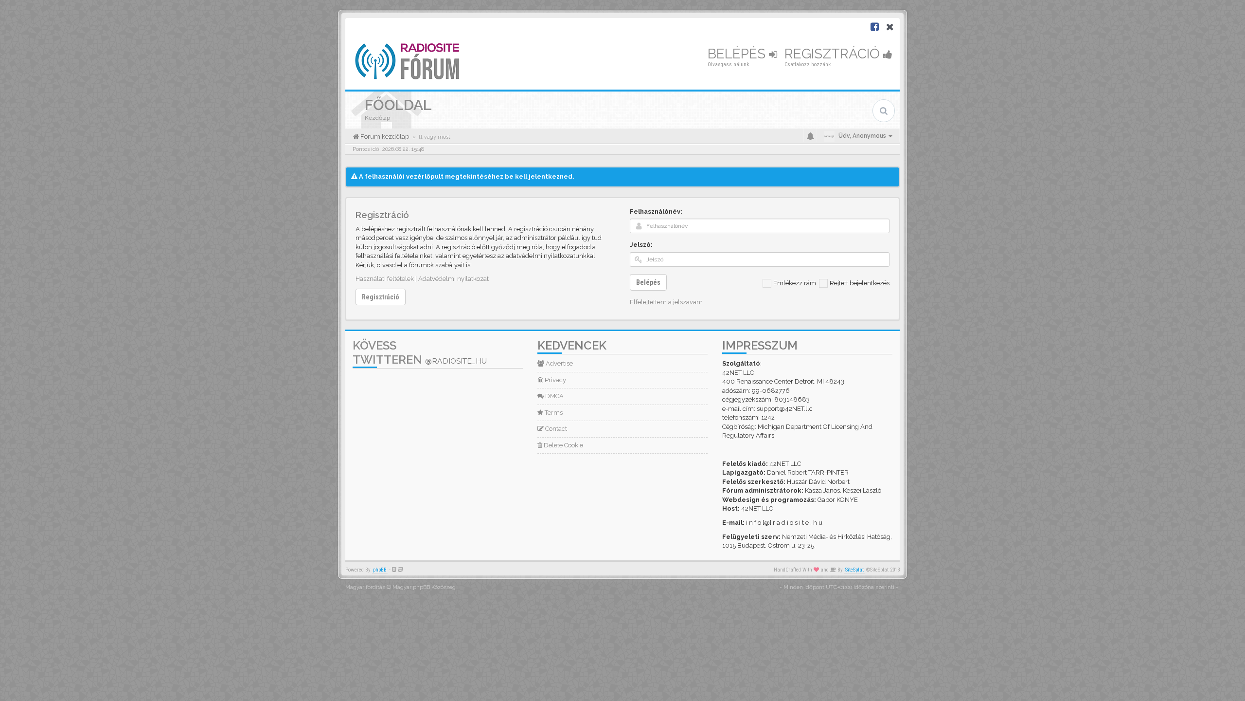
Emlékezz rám (794, 283)
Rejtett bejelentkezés (859, 283)
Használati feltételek (385, 278)
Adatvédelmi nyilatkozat (453, 278)
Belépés (738, 54)
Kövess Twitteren (420, 352)
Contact (555, 428)
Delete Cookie (562, 445)
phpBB (380, 570)
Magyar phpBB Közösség (424, 587)
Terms (553, 412)
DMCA (554, 396)
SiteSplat (854, 570)
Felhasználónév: (656, 211)
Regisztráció (833, 54)
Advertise (558, 363)
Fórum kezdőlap (384, 136)
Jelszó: (641, 244)
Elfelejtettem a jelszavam (666, 302)
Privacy (554, 380)
